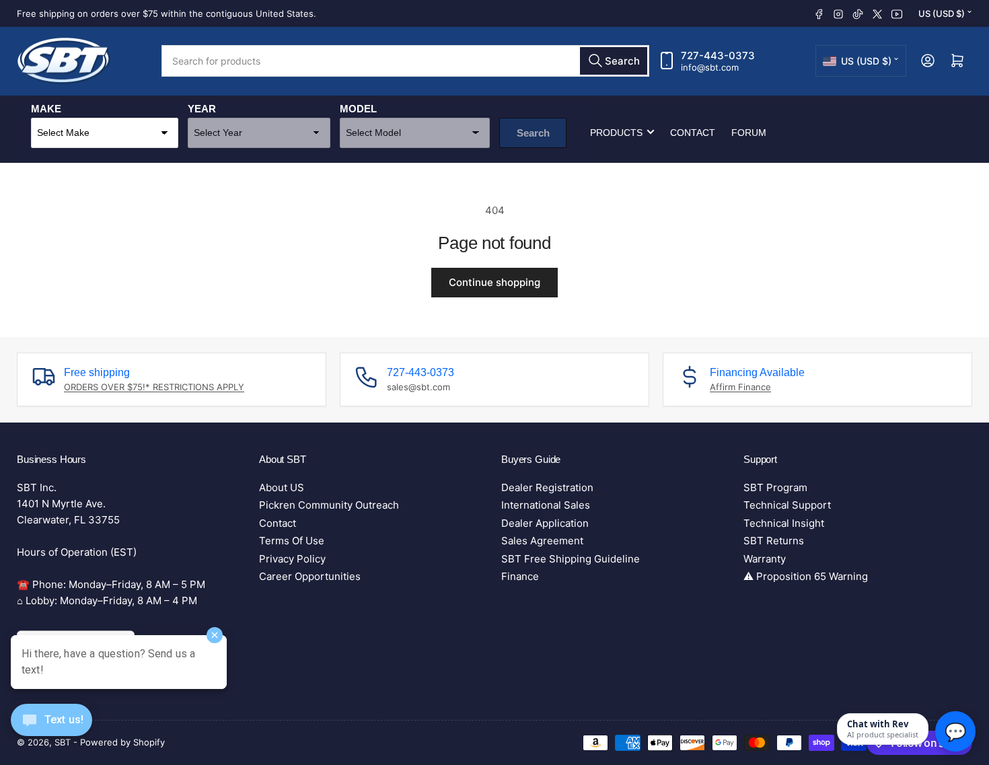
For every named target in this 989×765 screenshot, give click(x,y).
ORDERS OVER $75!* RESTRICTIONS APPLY (154, 386)
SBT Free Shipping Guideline (570, 558)
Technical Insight (783, 523)
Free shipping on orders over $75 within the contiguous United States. (166, 13)
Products (616, 131)
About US (281, 487)
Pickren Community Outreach (329, 505)
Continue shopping (494, 282)
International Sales (545, 505)
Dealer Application (545, 523)
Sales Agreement (542, 540)
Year (202, 108)
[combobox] (405, 61)
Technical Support (787, 505)
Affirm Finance (740, 386)
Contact (692, 131)
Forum (748, 131)
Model (358, 108)
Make (46, 108)
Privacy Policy (292, 558)
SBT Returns (773, 540)
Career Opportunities (310, 576)
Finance (520, 576)
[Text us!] (51, 730)
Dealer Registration (547, 487)
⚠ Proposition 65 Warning (805, 576)
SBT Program (775, 487)
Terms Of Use (291, 540)
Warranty (764, 558)
